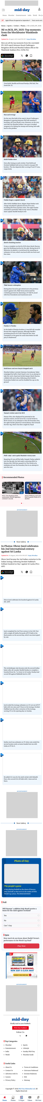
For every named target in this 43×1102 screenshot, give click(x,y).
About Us (8, 1067)
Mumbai (8, 1045)
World (7, 1055)
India (7, 1051)
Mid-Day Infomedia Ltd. (26, 1089)
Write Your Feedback (20, 1028)
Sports (25, 1045)
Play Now (21, 946)
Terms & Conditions (31, 1067)
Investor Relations (30, 1074)
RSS (25, 1077)
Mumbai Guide (28, 1055)
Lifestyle (26, 1048)
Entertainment (10, 1048)
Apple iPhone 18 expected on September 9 (17, 20)
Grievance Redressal (31, 1070)
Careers (8, 1077)
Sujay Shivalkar (31, 39)
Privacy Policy (10, 1080)
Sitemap (27, 1080)
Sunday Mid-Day (29, 1051)
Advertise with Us (11, 1074)
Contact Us (9, 1070)
